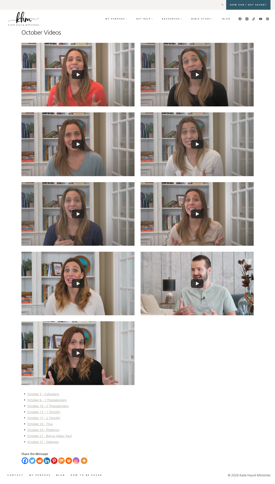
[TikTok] (254, 19)
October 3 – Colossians (43, 394)
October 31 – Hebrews (43, 442)
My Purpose (40, 475)
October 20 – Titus (40, 424)
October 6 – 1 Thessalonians (47, 400)
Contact (15, 475)
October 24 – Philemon (43, 430)
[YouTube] (261, 19)
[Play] (78, 74)
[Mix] (61, 460)
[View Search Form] (222, 5)
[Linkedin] (47, 460)
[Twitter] (32, 460)
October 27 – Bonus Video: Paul (49, 436)
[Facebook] (240, 19)
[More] (84, 460)
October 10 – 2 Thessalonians (47, 406)
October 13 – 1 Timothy (43, 412)
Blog (226, 18)
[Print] (68, 460)
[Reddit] (39, 460)
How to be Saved (86, 475)
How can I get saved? (248, 4)
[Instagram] (247, 19)
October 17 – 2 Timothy (43, 418)
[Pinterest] (268, 19)
